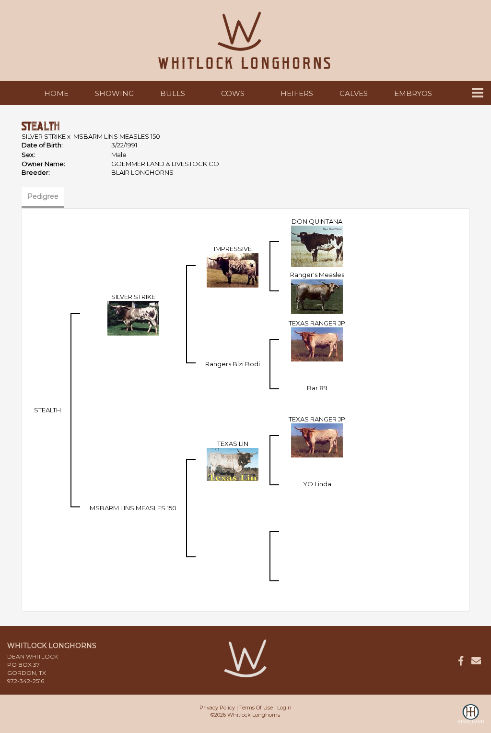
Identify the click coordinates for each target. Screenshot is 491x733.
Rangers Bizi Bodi (232, 364)
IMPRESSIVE (233, 248)
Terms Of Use (256, 707)
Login (284, 707)
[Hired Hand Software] (470, 718)
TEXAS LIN (232, 443)
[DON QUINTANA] (317, 246)
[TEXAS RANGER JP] (317, 344)
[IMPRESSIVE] (232, 270)
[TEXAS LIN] (232, 464)
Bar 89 (317, 388)
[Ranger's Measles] (317, 296)
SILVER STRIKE (44, 136)
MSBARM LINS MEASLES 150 (116, 136)
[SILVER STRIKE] (133, 318)
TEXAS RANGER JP (317, 323)
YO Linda (317, 484)
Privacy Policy (217, 707)
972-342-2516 (25, 681)
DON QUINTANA (317, 221)
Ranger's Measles (317, 274)
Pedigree (42, 196)
